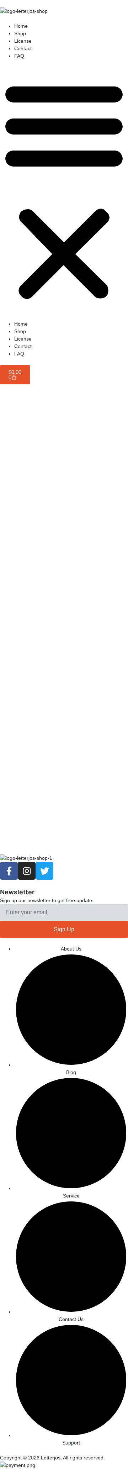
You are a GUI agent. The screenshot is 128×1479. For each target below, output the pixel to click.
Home (21, 26)
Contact (23, 48)
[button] (64, 190)
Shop (20, 33)
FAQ (19, 56)
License (23, 41)
